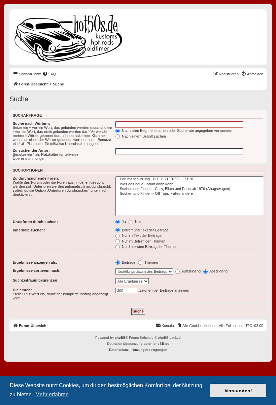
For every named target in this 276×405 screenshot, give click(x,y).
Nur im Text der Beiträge (141, 235)
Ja (123, 222)
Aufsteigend (191, 271)
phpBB (120, 337)
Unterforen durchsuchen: (35, 222)
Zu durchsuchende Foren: (36, 178)
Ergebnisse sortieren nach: (37, 270)
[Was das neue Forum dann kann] (189, 184)
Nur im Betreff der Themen (143, 241)
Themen (150, 262)
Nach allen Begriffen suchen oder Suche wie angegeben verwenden (176, 130)
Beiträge (128, 262)
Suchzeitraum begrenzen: (36, 280)
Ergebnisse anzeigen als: (35, 262)
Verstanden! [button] (238, 390)
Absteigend (218, 271)
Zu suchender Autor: (31, 150)
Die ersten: (22, 290)
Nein (138, 222)
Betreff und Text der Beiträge (145, 230)
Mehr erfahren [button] (52, 394)
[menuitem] (49, 74)
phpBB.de (161, 343)
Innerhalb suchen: (29, 230)
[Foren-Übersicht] (69, 37)
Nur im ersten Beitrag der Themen (149, 247)
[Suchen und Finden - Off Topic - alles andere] (189, 193)
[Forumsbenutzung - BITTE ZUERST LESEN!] (189, 179)
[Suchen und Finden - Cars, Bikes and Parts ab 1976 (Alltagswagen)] (189, 189)
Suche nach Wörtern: (31, 123)
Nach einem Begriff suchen (143, 136)
